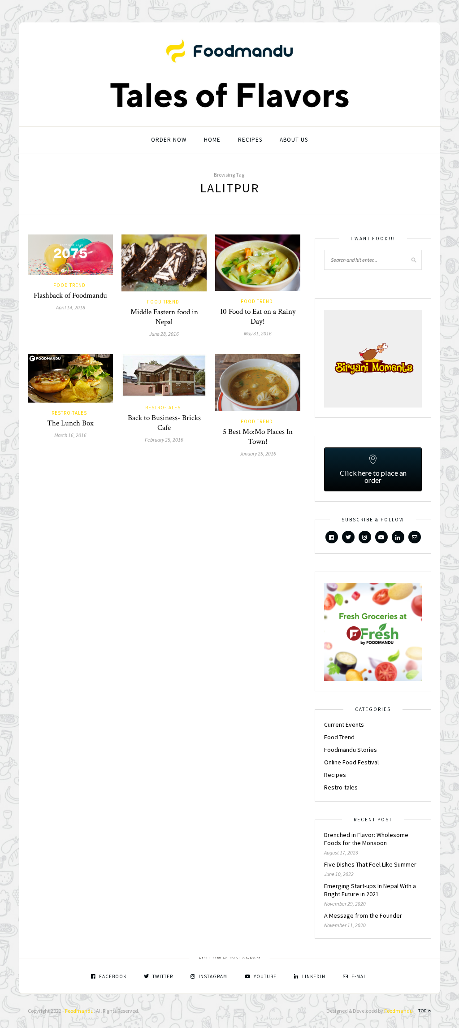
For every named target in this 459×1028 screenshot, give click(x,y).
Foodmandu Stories (350, 750)
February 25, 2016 (164, 439)
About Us (294, 139)
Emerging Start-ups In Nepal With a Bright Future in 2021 (370, 890)
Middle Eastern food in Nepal (164, 317)
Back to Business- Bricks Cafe (164, 423)
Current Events (344, 724)
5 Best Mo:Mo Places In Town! (258, 437)
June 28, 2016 (164, 333)
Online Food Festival (351, 762)
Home (212, 139)
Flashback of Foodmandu (70, 295)
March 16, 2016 (70, 435)
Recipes (250, 139)
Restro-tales (69, 413)
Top (423, 1011)
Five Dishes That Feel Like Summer (370, 864)
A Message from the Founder (363, 915)
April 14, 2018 (70, 307)
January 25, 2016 (258, 453)
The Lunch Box (70, 423)
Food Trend (69, 285)
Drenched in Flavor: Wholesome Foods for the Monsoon (366, 839)
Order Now (168, 139)
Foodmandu (79, 1010)
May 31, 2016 (258, 333)
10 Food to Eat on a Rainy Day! (258, 316)
